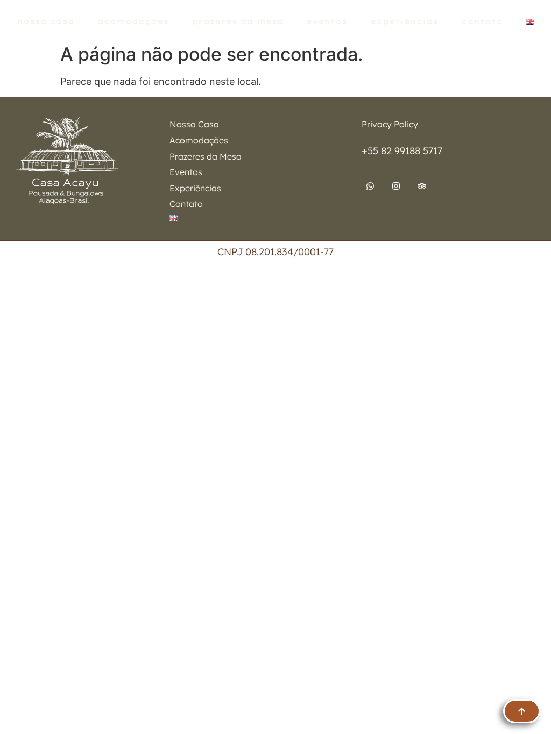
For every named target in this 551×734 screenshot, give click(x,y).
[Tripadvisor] (421, 186)
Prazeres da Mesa (238, 21)
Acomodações (132, 21)
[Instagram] (396, 186)
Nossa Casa (45, 21)
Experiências (404, 21)
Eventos (326, 21)
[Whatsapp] (370, 186)
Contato (482, 21)
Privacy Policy (390, 124)
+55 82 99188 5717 (402, 151)
